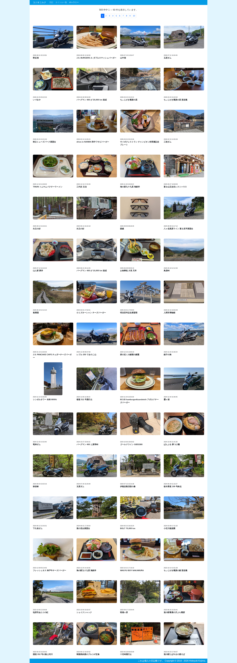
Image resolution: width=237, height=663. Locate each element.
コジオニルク (39, 2)
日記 (51, 2)
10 (134, 16)
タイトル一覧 (61, 2)
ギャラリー (74, 2)
